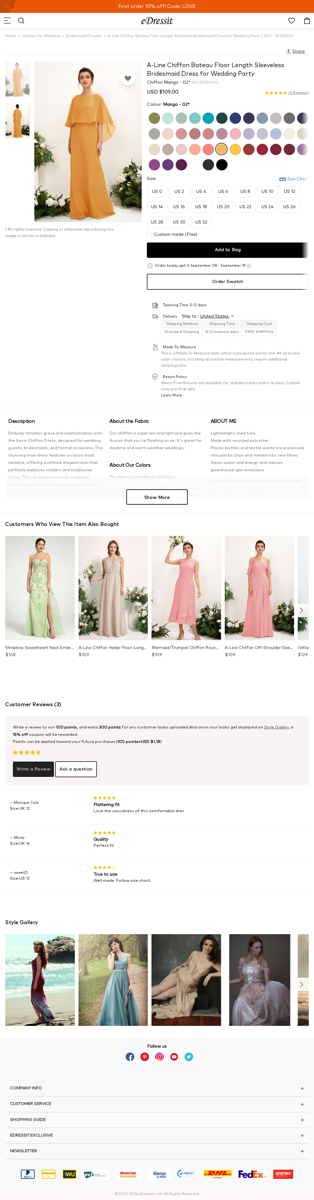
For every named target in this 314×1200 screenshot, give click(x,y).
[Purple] (153, 164)
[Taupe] (167, 148)
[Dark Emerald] (221, 117)
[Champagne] (153, 148)
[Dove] (153, 133)
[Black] (221, 164)
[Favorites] (128, 78)
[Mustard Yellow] (234, 148)
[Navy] (248, 117)
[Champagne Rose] (207, 133)
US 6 (223, 191)
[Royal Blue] (234, 117)
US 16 (179, 207)
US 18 (201, 207)
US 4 (201, 191)
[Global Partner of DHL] (218, 1175)
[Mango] (221, 148)
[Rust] (248, 148)
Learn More (171, 395)
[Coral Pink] (207, 148)
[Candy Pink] (234, 133)
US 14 (157, 207)
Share (298, 51)
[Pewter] (207, 164)
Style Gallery (276, 727)
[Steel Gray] (288, 117)
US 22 (245, 207)
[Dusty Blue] (261, 117)
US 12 (289, 191)
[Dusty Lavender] (261, 133)
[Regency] (167, 164)
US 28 (157, 222)
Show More (157, 497)
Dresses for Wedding (41, 36)
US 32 (201, 222)
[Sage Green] (180, 117)
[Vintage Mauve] (221, 133)
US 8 (245, 191)
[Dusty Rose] (180, 133)
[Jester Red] (261, 148)
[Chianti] (288, 148)
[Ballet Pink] (180, 148)
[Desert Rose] (194, 133)
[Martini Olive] (153, 117)
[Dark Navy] (302, 117)
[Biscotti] (302, 133)
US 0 (157, 191)
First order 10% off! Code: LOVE (157, 6)
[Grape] (180, 164)
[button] (7, 20)
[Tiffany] (194, 117)
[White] (194, 164)
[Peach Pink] (194, 148)
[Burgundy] (275, 148)
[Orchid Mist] (302, 148)
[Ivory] (288, 133)
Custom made (175, 234)
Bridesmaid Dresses (84, 36)
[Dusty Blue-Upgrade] (275, 133)
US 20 (223, 207)
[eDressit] (157, 20)
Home (10, 36)
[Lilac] (248, 133)
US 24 (267, 207)
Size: (151, 179)
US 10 (268, 191)
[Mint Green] (167, 117)
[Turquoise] (207, 117)
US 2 (179, 191)
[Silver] (275, 117)
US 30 (179, 222)
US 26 (289, 207)
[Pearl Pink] (167, 133)
